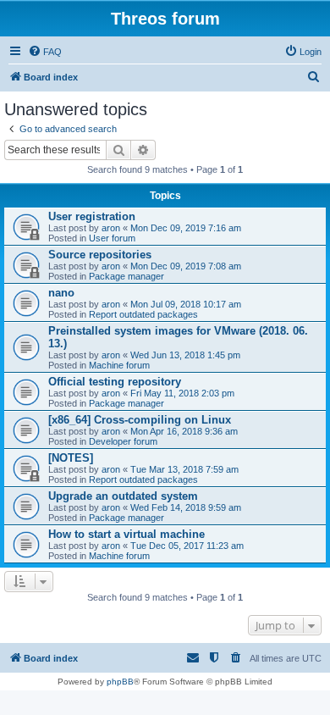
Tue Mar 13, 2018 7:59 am (184, 469)
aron (111, 228)
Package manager (126, 276)
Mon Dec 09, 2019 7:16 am (185, 228)
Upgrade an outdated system (123, 496)
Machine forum (119, 365)
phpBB (120, 681)
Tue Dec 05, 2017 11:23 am (187, 545)
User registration (91, 216)
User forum (112, 238)
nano (61, 292)
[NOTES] (70, 458)
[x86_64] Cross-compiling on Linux (139, 419)
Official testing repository (114, 381)
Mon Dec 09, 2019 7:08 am (185, 266)
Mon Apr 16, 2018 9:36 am (184, 431)
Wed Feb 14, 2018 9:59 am (185, 507)
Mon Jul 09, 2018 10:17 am (185, 304)
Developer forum (123, 441)
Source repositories (99, 254)
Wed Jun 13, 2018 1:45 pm (185, 355)
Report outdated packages (143, 314)
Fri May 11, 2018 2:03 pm (182, 393)
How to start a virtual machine (126, 534)
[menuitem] (45, 52)
